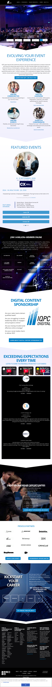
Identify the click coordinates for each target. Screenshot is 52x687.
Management (9, 643)
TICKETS (25, 212)
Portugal (21, 636)
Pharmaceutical (10, 646)
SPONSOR (25, 221)
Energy (3, 661)
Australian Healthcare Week (4, 636)
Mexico (16, 640)
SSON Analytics (9, 652)
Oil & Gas (9, 645)
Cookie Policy (6, 682)
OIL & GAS (19, 269)
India (16, 636)
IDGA (45, 262)
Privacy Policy (26, 677)
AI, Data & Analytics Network (4, 633)
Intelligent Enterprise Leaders (9, 640)
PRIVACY (35, 671)
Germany (16, 635)
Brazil (16, 634)
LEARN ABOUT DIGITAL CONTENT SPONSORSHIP (25, 340)
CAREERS (25, 671)
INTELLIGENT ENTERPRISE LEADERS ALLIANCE (7, 270)
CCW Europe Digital (3, 641)
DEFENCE (19, 262)
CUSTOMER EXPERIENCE (6, 263)
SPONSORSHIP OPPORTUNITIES (39, 558)
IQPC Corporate (9, 634)
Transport (9, 654)
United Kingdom (21, 642)
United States (21, 644)
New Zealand (21, 633)
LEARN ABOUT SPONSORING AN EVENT (36, 510)
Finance (3, 663)
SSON (33, 196)
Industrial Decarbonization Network (10, 637)
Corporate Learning (4, 648)
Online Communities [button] (33, 2)
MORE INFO (25, 217)
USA (39, 598)
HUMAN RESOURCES (32, 263)
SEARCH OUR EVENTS (13, 558)
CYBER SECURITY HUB (45, 269)
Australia (16, 632)
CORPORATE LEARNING (44, 256)
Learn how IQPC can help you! (26, 78)
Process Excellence (9, 648)
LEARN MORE (29, 642)
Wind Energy (8, 656)
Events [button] (18, 2)
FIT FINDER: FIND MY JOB (25, 610)
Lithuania (16, 637)
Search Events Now (39, 129)
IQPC (21, 671)
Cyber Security (3, 653)
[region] (26, 682)
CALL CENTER (19, 255)
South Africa (22, 640)
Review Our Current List (13, 128)
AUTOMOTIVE (7, 255)
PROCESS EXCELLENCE (32, 256)
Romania (21, 637)
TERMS (29, 673)
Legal (8, 642)
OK (25, 684)
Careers (41, 2)
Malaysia (16, 639)
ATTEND (23, 393)
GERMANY (31, 598)
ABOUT (17, 671)
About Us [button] (46, 2)
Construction (4, 646)
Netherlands (17, 641)
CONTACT (30, 671)
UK (22, 598)
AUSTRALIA (6, 598)
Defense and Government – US (4, 658)
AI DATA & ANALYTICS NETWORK (7, 277)
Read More (13, 102)
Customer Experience (4, 651)
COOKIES (24, 673)
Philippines (22, 635)
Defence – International (4, 655)
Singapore (22, 638)
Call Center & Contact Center (4, 644)
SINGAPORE (14, 598)
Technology (9, 653)
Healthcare (9, 632)
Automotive (4, 639)
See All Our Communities (26, 286)
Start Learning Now (39, 105)
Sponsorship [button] (24, 2)
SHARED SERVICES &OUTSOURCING (32, 270)
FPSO (3, 662)
